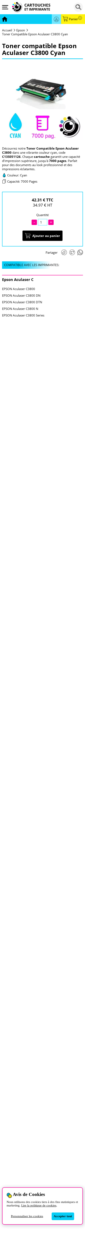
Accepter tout (63, 1216)
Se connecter (56, 19)
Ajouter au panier (46, 236)
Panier (75, 19)
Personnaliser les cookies (27, 1216)
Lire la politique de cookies (38, 1205)
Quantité (42, 215)
